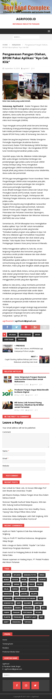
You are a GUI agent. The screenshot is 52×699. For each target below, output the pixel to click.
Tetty (5, 538)
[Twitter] (35, 685)
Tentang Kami (8, 644)
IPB (16, 594)
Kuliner (27, 603)
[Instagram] (26, 685)
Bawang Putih (30, 575)
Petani (38, 612)
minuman (28, 608)
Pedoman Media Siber (11, 652)
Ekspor (43, 580)
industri (33, 589)
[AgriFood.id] (26, 13)
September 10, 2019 (12, 68)
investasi (8, 594)
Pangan (21, 339)
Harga (15, 589)
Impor (23, 589)
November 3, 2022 (22, 384)
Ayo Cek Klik (25, 335)
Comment (7, 432)
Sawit (6, 622)
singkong (16, 622)
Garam (16, 584)
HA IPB (39, 584)
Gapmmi (7, 584)
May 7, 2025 (20, 410)
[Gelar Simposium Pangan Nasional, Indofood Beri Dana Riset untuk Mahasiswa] (8, 380)
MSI (37, 608)
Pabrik (6, 612)
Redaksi (6, 648)
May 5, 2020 (20, 395)
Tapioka (27, 622)
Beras (42, 575)
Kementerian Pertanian (25, 598)
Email (5, 458)
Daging (33, 580)
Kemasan (7, 598)
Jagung (24, 594)
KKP (40, 598)
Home (5, 640)
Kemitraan (9, 339)
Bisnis (6, 580)
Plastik (7, 617)
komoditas (8, 603)
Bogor (15, 580)
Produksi (18, 617)
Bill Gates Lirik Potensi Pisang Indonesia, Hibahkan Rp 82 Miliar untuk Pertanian (29, 404)
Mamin (18, 608)
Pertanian (27, 612)
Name (5, 451)
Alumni (7, 575)
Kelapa (34, 594)
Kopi (19, 603)
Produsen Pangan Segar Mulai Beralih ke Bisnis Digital (32, 391)
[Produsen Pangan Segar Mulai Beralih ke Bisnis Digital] (8, 392)
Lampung (38, 603)
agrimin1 (26, 68)
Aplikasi (12, 335)
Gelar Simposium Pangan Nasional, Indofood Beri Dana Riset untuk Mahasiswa (30, 379)
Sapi (41, 617)
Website (6, 466)
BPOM (37, 335)
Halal (6, 589)
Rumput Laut (30, 617)
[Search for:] (26, 37)
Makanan (8, 608)
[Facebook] (17, 685)
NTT (43, 608)
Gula (32, 584)
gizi (24, 584)
